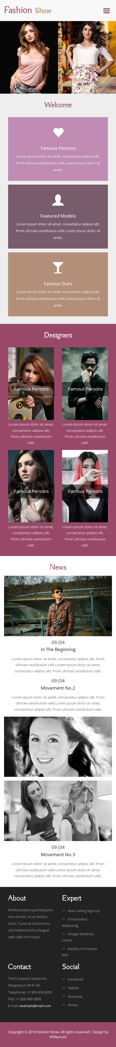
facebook (75, 979)
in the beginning (58, 649)
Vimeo (73, 1004)
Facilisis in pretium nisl (79, 951)
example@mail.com (35, 1006)
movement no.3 (58, 854)
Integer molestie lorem (78, 937)
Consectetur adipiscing (74, 922)
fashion (28, 10)
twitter (73, 987)
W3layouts (58, 1037)
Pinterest (75, 996)
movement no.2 (58, 688)
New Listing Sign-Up (84, 910)
